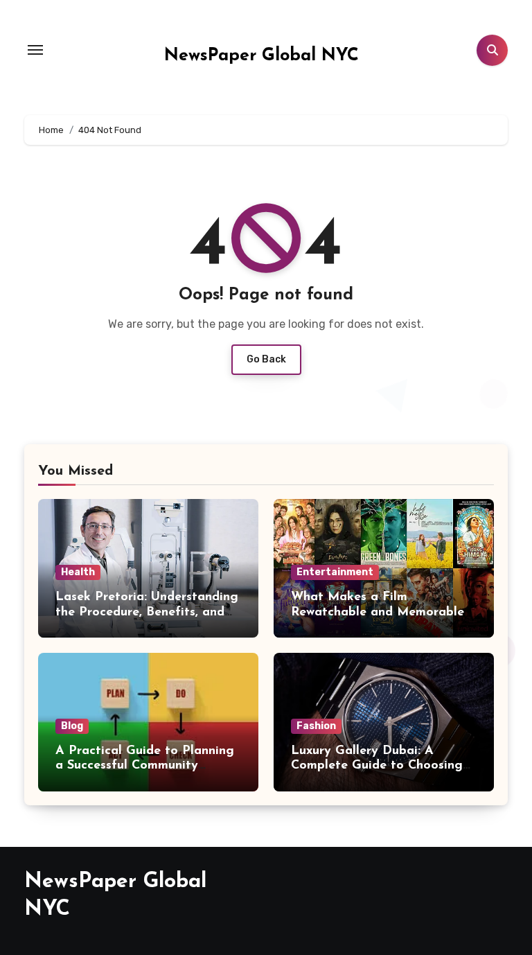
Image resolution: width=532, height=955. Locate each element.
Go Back (266, 359)
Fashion (316, 726)
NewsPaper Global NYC (261, 55)
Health (78, 572)
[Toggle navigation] (35, 50)
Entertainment (334, 572)
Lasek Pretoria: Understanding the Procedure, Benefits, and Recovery (146, 612)
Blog (72, 726)
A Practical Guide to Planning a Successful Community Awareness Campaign (144, 766)
